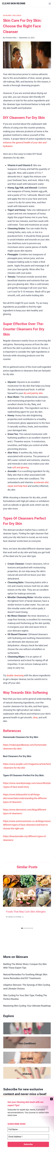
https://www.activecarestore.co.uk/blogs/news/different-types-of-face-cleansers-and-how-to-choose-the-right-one (27, 825)
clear (35, 717)
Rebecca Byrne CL (16, 917)
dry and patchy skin (33, 393)
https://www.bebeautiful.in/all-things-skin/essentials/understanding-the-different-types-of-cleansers (25, 798)
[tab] (22, 928)
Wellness (17, 15)
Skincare (7, 15)
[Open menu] (49, 4)
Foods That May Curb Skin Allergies (26, 911)
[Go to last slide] (7, 900)
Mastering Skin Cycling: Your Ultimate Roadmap (27, 1005)
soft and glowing (20, 467)
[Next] (46, 900)
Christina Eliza (10, 38)
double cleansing (15, 675)
